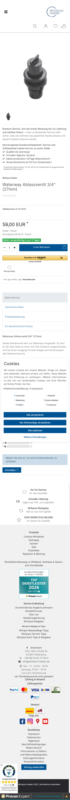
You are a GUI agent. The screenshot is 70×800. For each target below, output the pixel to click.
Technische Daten (14, 307)
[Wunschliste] (55, 26)
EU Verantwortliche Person (19, 326)
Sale (34, 546)
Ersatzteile (33, 550)
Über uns (34, 614)
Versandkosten (28, 279)
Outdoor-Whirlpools (34, 536)
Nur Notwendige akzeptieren (35, 422)
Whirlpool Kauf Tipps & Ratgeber (34, 637)
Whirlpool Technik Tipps (33, 633)
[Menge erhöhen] (14, 247)
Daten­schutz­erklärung (17, 388)
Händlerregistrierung (34, 617)
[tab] (35, 297)
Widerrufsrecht (34, 747)
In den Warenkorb (41, 247)
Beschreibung (12, 297)
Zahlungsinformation (34, 758)
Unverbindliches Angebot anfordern (34, 607)
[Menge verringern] (4, 247)
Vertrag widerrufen (34, 767)
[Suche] (35, 26)
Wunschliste (9, 271)
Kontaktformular (33, 611)
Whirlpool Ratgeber (34, 621)
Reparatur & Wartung (34, 553)
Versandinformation (34, 761)
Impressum (34, 733)
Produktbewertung (15, 316)
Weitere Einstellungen (35, 437)
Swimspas (33, 540)
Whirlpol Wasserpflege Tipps (34, 630)
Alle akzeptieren (35, 414)
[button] (35, 259)
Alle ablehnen (35, 430)
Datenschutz (34, 737)
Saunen (34, 543)
